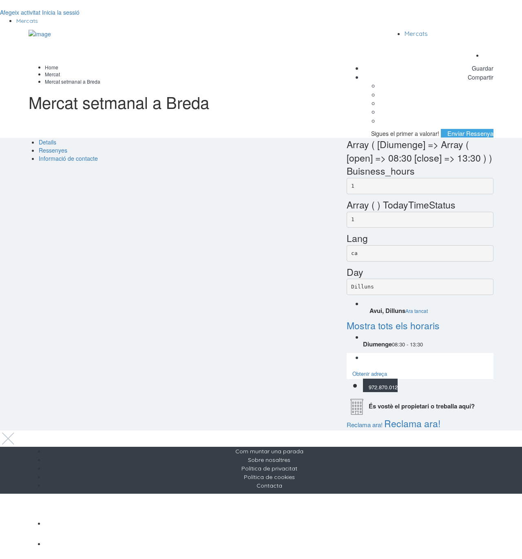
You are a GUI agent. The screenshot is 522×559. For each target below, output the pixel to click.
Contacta (269, 485)
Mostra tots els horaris (393, 325)
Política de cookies (269, 477)
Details (47, 142)
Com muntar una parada (269, 451)
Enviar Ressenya (469, 133)
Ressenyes (53, 150)
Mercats (27, 20)
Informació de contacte (68, 158)
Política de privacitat (269, 468)
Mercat (52, 74)
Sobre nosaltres (269, 460)
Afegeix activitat (20, 12)
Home (51, 67)
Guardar (481, 68)
